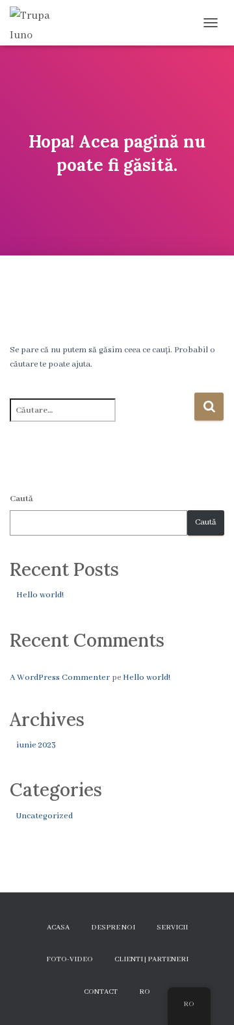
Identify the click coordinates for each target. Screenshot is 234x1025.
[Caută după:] (102, 418)
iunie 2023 (36, 745)
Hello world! (40, 595)
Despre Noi (113, 927)
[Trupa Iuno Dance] (39, 22)
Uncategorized (44, 816)
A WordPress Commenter (60, 677)
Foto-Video (69, 959)
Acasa (58, 927)
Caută (21, 498)
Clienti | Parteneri (151, 959)
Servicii (172, 927)
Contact (101, 991)
